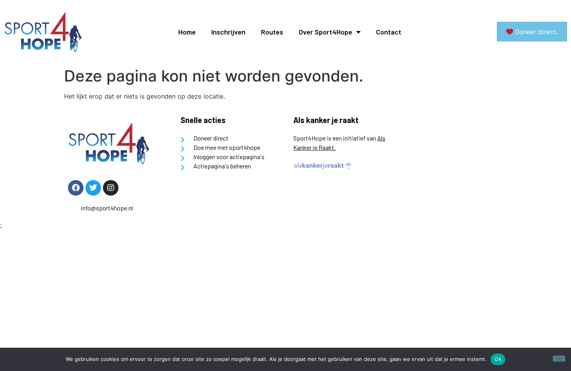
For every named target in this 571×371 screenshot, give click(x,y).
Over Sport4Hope (325, 32)
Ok (497, 359)
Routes (272, 32)
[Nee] (559, 358)
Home (187, 32)
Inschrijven (228, 32)
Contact (388, 32)
